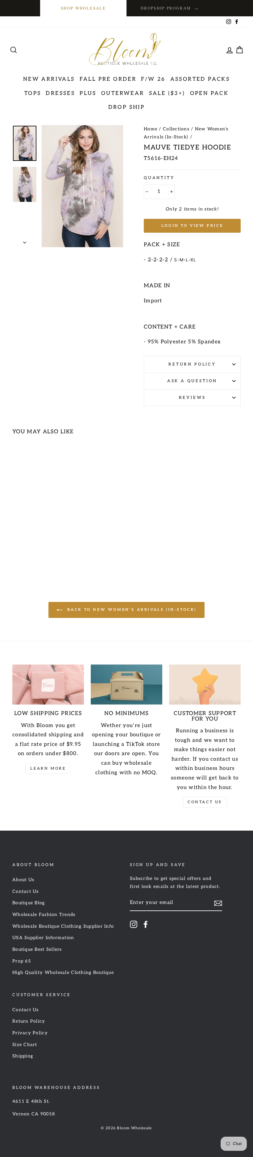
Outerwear (122, 93)
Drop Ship (126, 107)
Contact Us (205, 802)
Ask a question (192, 380)
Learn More (48, 768)
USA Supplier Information (43, 937)
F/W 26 (153, 79)
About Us (23, 879)
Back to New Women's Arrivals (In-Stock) (131, 609)
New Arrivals (49, 79)
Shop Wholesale (83, 8)
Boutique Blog (28, 903)
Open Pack (209, 93)
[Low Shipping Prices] (48, 684)
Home (150, 129)
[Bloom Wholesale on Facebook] (145, 924)
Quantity (159, 177)
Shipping (22, 1056)
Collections (176, 129)
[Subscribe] (218, 903)
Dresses (60, 93)
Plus (88, 93)
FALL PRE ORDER (108, 79)
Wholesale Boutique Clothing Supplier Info (63, 926)
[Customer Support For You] (205, 684)
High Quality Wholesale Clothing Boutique (63, 972)
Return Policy (192, 364)
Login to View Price (192, 225)
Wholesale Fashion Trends (44, 914)
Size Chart (24, 1044)
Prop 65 (21, 961)
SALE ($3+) (167, 93)
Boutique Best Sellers (37, 949)
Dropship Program (170, 8)
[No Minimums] (126, 684)
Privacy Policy (30, 1033)
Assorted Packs (200, 79)
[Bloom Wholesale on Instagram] (133, 924)
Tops (32, 93)
